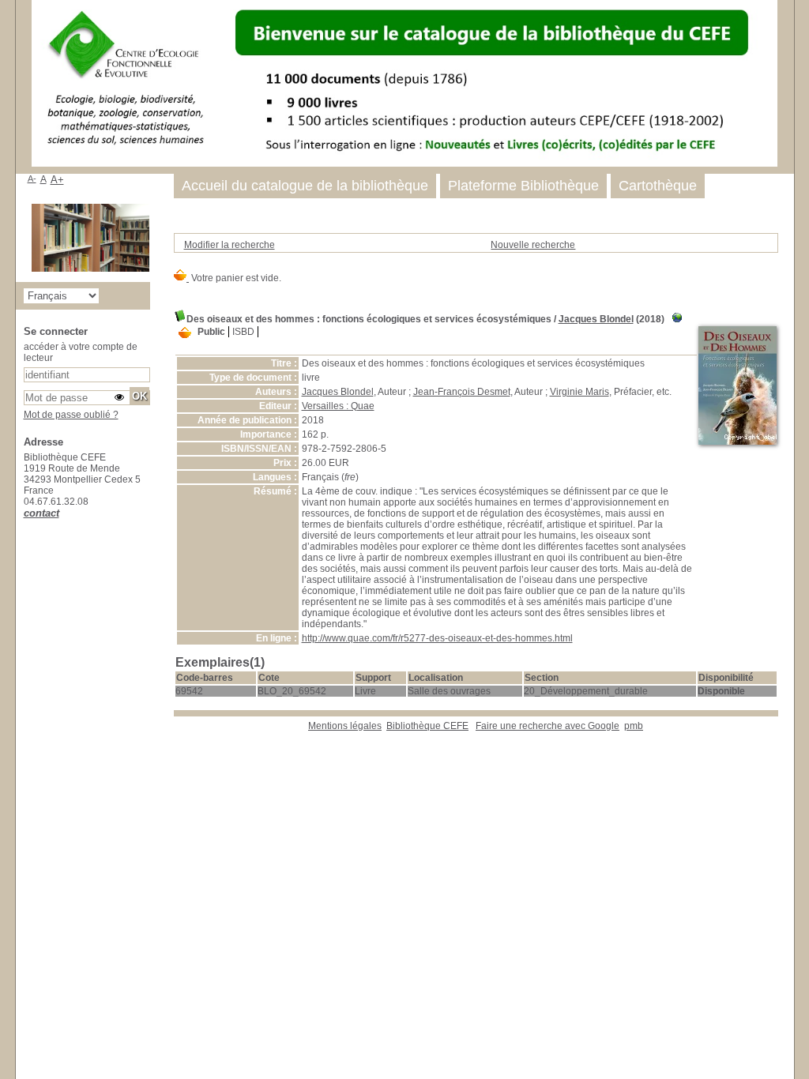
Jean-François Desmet (461, 391)
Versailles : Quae (338, 406)
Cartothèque (658, 186)
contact (41, 513)
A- (32, 178)
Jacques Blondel (596, 319)
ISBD (243, 331)
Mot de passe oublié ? (71, 414)
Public (211, 331)
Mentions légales (345, 725)
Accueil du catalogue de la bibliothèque (305, 186)
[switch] (119, 397)
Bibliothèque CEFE (427, 725)
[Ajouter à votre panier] (184, 333)
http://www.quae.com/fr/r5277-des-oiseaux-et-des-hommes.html (437, 638)
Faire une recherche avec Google (547, 725)
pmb (633, 725)
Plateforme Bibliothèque (523, 186)
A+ (57, 180)
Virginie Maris (579, 391)
